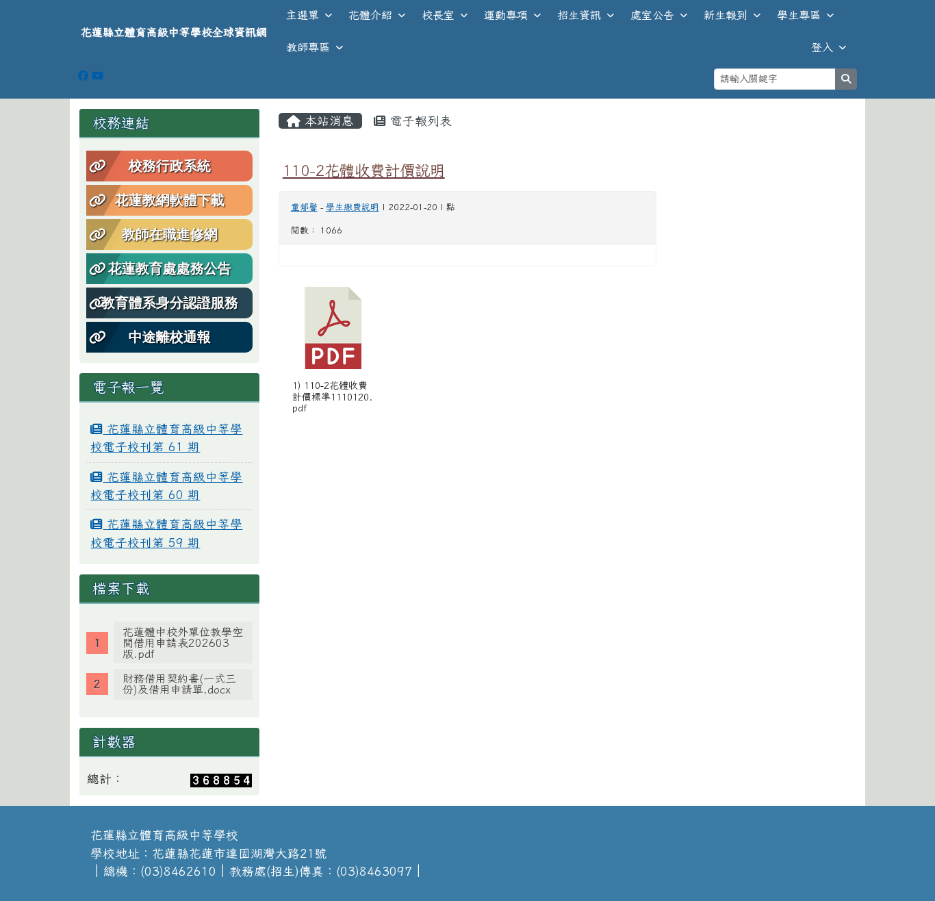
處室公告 (652, 15)
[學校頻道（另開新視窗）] (97, 76)
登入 (822, 47)
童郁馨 (304, 207)
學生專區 (799, 15)
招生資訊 (579, 15)
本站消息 (327, 121)
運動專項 (506, 15)
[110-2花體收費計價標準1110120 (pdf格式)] (333, 328)
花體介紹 (370, 15)
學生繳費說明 (352, 207)
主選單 (302, 15)
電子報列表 (419, 121)
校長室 (438, 15)
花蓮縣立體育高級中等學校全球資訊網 (174, 32)
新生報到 (725, 15)
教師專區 (308, 47)
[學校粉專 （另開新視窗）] (83, 76)
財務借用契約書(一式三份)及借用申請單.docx (179, 684)
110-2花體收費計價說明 (364, 170)
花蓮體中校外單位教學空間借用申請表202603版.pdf (183, 642)
